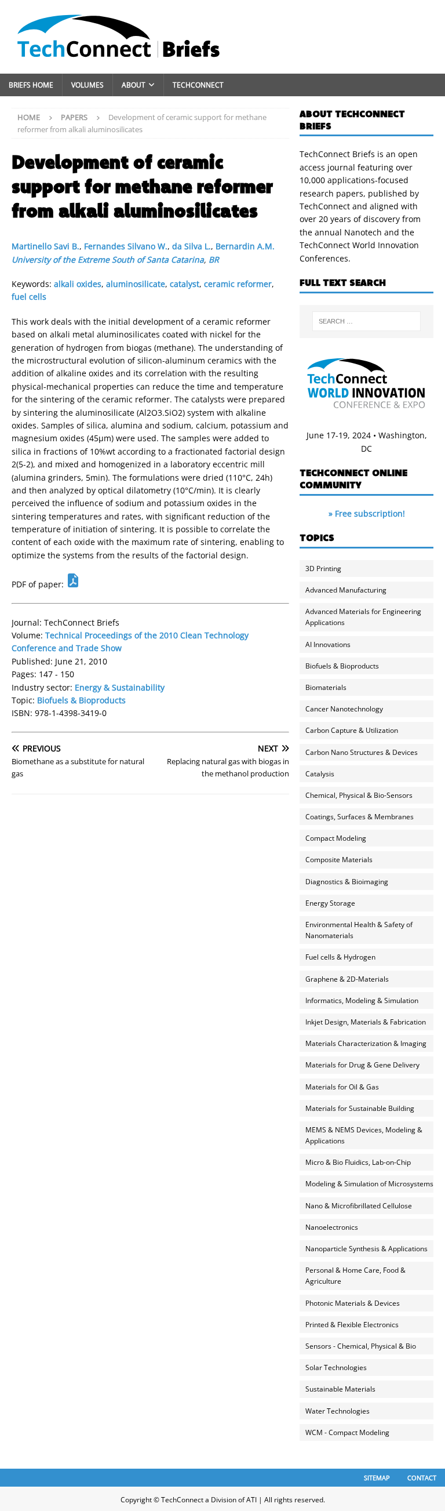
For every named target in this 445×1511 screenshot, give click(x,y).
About (133, 85)
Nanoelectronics (331, 1227)
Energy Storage (330, 903)
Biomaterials (325, 687)
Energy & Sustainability (120, 687)
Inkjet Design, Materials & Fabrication (365, 1022)
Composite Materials (339, 860)
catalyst (184, 283)
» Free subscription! (367, 513)
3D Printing (323, 568)
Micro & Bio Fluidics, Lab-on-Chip (358, 1162)
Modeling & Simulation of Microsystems (369, 1184)
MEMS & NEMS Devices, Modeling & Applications (363, 1135)
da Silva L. (191, 246)
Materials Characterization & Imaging (365, 1043)
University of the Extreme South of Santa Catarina (108, 259)
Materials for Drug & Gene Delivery (362, 1065)
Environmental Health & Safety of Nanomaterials (359, 930)
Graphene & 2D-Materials (347, 979)
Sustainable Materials (340, 1389)
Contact (421, 1477)
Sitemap (377, 1477)
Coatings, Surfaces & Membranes (359, 817)
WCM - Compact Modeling (347, 1432)
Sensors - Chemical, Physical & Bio (360, 1346)
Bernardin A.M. (245, 246)
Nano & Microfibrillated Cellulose (358, 1206)
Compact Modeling (335, 838)
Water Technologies (337, 1411)
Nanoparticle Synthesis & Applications (366, 1249)
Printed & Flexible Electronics (352, 1325)
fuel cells (29, 296)
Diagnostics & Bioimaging (346, 882)
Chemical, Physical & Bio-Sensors (359, 795)
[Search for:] (366, 321)
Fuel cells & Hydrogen (340, 957)
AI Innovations (328, 644)
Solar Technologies (336, 1367)
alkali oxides (77, 283)
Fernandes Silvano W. (125, 246)
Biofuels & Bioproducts (81, 700)
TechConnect (198, 85)
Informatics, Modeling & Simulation (361, 1000)
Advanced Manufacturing (345, 590)
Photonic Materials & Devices (352, 1303)
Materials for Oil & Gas (342, 1087)
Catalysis (319, 774)
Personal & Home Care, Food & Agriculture (355, 1275)
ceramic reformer (238, 283)
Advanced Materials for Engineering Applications (363, 616)
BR (214, 259)
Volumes (87, 85)
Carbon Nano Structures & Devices (361, 752)
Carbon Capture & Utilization (351, 730)
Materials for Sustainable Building (359, 1108)
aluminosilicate (135, 283)
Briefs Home (31, 85)
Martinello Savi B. (45, 246)
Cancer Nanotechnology (344, 709)
